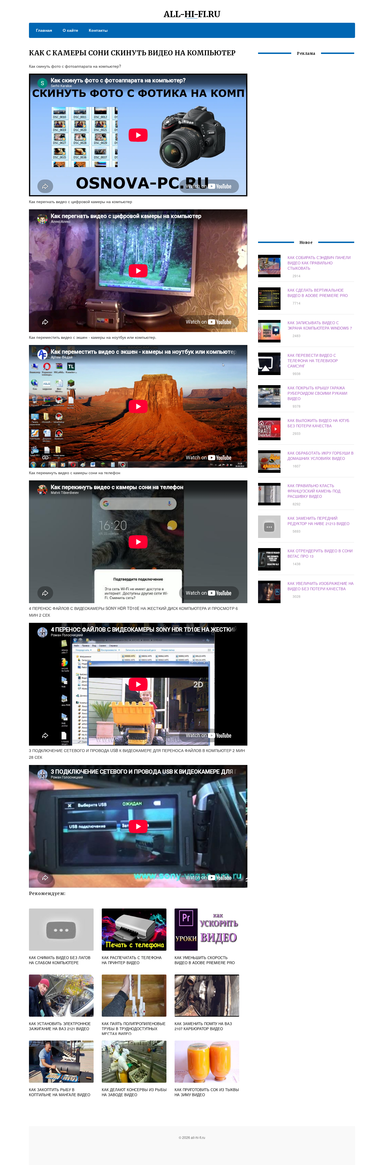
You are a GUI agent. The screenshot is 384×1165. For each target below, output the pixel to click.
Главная (44, 30)
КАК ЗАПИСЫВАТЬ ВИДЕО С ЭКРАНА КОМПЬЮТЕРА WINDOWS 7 (320, 325)
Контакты (98, 30)
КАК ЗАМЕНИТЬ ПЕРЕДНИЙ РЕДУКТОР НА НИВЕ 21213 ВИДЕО (318, 520)
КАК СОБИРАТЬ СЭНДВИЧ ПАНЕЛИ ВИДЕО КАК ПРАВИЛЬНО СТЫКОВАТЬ (319, 263)
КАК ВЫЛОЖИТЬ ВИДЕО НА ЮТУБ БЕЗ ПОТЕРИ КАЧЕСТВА (318, 423)
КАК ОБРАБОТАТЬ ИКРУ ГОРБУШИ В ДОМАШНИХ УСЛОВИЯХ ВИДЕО (321, 455)
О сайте (70, 30)
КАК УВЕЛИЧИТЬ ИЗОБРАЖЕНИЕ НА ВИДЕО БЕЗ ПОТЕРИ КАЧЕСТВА (321, 586)
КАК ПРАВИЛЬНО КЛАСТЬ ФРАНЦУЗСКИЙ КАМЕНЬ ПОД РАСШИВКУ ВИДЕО (314, 491)
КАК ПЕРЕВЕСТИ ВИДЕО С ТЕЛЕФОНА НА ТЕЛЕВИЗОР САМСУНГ (313, 361)
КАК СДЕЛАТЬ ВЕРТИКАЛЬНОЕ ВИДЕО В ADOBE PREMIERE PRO (318, 292)
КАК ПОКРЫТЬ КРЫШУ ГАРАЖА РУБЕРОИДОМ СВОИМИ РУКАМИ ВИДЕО (317, 393)
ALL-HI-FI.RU (192, 14)
